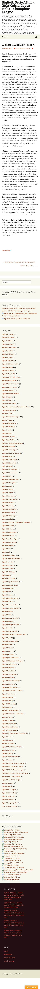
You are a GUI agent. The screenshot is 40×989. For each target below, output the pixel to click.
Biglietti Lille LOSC (8, 588)
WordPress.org (9, 961)
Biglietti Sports (7, 737)
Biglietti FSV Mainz (8, 529)
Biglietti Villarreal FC (8, 796)
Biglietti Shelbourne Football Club (12, 714)
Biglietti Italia (6, 552)
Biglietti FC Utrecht (8, 493)
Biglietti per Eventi (8, 654)
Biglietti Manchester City (10, 605)
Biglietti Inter (6, 549)
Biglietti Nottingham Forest (10, 625)
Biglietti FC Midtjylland (9, 483)
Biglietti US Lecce (7, 783)
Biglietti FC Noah (7, 486)
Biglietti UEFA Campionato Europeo (13, 763)
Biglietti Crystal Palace (9, 440)
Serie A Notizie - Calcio (22, 48)
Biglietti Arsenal (7, 357)
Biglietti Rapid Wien (8, 671)
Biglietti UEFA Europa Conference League (15, 773)
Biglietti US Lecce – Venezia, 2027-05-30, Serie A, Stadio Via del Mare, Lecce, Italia (13, 905)
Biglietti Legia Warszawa (10, 585)
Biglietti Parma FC (7, 651)
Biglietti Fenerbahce (8, 496)
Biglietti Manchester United (10, 608)
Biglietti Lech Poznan (8, 578)
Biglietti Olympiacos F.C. (9, 631)
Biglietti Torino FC (7, 753)
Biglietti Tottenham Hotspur (11, 757)
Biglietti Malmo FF (7, 601)
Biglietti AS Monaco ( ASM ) (10, 364)
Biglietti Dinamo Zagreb (9, 450)
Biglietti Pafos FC (7, 638)
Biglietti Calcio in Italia (9, 403)
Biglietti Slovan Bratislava (10, 727)
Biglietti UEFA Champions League (12, 766)
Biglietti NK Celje (7, 621)
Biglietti (14, 830)
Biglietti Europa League (9, 460)
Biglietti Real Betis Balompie (11, 681)
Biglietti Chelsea (7, 420)
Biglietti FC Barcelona (9, 463)
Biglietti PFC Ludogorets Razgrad (12, 661)
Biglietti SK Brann (7, 717)
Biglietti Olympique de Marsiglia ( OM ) (14, 634)
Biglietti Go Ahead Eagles (10, 539)
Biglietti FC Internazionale (10, 473)
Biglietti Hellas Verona (9, 542)
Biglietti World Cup (8, 799)
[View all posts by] (32, 48)
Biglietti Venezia (7, 786)
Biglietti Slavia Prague (9, 724)
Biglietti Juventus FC (8, 565)
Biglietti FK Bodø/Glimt (9, 509)
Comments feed (9, 958)
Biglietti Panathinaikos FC (10, 641)
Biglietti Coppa (7, 433)
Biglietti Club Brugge (8, 427)
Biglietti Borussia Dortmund (11, 394)
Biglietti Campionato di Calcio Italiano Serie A (16, 407)
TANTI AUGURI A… (29, 265)
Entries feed (8, 954)
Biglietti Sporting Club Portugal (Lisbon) (14, 733)
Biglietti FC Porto (7, 489)
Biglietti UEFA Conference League (12, 770)
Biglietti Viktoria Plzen (9, 793)
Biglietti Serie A (7, 707)
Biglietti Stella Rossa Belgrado (11, 747)
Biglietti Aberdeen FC (9, 338)
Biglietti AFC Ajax (7, 351)
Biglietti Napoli (6, 615)
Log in (6, 951)
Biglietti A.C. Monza (8, 334)
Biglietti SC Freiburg (8, 704)
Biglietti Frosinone (8, 526)
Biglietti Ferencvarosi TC (10, 499)
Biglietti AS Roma (7, 367)
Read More (6, 251)
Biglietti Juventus (7, 562)
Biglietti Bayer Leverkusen (10, 384)
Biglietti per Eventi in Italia (10, 658)
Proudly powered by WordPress (12, 974)
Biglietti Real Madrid (8, 684)
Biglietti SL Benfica (8, 720)
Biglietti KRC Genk (8, 568)
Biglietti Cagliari (7, 397)
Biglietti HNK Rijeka (8, 545)
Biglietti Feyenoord (8, 502)
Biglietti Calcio (6, 400)
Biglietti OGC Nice (7, 628)
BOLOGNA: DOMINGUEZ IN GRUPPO (18, 262)
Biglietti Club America (9, 423)
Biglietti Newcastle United (10, 618)
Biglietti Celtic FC (7, 413)
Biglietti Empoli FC (8, 456)
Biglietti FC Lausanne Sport (10, 479)
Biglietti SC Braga (7, 700)
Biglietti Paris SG (7, 648)
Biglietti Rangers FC (8, 667)
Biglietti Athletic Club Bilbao (11, 377)
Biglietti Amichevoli (8, 354)
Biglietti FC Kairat (7, 476)
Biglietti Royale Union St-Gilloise (12, 691)
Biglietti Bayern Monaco (9, 387)
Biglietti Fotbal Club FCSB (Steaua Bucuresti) (16, 522)
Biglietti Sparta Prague (9, 730)
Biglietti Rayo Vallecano (9, 674)
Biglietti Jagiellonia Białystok (11, 559)
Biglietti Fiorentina (8, 506)
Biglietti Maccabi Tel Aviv (10, 598)
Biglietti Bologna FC (8, 390)
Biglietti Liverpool (7, 595)
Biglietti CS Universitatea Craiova (12, 443)
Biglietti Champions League (10, 417)
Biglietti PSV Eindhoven (9, 664)
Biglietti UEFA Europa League (11, 776)
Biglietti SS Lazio (7, 740)
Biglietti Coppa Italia (8, 436)
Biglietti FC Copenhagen (9, 469)
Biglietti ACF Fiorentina (9, 347)
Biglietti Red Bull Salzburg (10, 687)
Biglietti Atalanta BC (8, 374)
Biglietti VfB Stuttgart (9, 790)
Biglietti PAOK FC (7, 644)
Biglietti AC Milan (7, 341)
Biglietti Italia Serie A (8, 555)
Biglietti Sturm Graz (8, 750)
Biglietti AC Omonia (8, 344)
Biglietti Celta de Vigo (9, 410)
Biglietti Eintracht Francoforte (11, 453)
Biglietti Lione (6, 592)
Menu (4, 37)
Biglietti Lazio (6, 575)
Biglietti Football (7, 519)
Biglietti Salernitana (8, 694)
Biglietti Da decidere (8, 446)
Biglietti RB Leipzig (8, 677)
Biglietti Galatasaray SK (9, 532)
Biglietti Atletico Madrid (9, 380)
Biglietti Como (6, 430)
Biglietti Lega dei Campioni (10, 582)
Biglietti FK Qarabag (8, 512)
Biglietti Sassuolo (7, 697)
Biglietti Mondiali (7, 611)
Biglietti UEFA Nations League (11, 780)
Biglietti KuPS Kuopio (8, 572)
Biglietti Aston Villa (8, 371)
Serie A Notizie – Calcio (9, 806)
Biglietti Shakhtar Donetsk (10, 710)
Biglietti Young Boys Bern (10, 803)
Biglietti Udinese (7, 760)
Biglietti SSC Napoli (8, 743)
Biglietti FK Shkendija (8, 516)
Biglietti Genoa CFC (8, 535)
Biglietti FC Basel (7, 466)
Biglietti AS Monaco (8, 361)
